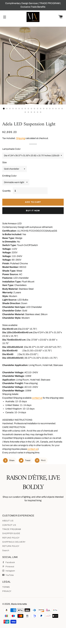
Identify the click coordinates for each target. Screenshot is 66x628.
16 (49, 108)
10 (31, 108)
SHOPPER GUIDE (11, 533)
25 (37, 112)
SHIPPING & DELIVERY (14, 542)
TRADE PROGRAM (11, 529)
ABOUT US (7, 521)
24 (34, 112)
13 (40, 108)
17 (52, 108)
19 (59, 108)
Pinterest (9, 567)
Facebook (10, 562)
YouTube (9, 575)
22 (28, 112)
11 (34, 108)
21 (25, 112)
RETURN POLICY (10, 546)
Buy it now (33, 211)
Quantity (6, 191)
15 (46, 108)
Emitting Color (9, 176)
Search (5, 550)
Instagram (10, 571)
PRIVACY (7, 591)
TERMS (6, 587)
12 (37, 108)
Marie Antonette (19, 604)
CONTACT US (9, 525)
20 (62, 108)
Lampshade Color (11, 149)
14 (43, 108)
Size (4, 162)
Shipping (20, 138)
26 (40, 112)
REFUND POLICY (11, 538)
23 (31, 112)
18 (56, 108)
